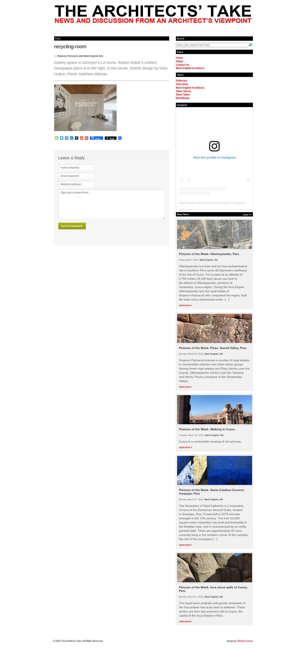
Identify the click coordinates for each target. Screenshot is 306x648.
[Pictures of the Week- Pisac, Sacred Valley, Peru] (214, 343)
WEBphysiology (245, 641)
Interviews (182, 84)
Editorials (181, 80)
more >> (247, 215)
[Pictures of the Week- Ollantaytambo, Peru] (214, 249)
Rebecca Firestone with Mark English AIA (80, 56)
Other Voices (183, 91)
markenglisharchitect (215, 202)
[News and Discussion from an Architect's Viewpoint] (153, 21)
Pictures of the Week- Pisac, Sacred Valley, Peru (212, 348)
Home (179, 57)
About (179, 61)
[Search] (250, 44)
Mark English (188, 202)
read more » (185, 305)
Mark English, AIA (209, 260)
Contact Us (182, 64)
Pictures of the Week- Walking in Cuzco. (207, 429)
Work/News (182, 98)
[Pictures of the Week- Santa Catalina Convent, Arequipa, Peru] (214, 485)
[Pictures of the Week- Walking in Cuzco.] (214, 424)
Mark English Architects (190, 68)
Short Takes (183, 94)
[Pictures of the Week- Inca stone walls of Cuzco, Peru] (214, 582)
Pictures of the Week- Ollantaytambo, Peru (209, 254)
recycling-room (70, 46)
